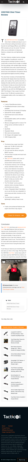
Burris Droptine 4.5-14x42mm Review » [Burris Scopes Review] (17, 376)
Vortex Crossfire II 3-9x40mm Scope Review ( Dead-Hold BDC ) (17, 384)
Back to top (22, 460)
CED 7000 (6, 227)
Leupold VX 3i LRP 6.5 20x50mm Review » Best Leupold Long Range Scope (17, 333)
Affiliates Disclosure (7, 430)
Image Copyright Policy (8, 432)
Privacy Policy (6, 428)
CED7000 (9, 40)
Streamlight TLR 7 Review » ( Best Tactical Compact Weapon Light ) (18, 362)
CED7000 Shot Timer (13, 303)
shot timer (15, 40)
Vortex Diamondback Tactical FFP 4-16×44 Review (18, 354)
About (3, 426)
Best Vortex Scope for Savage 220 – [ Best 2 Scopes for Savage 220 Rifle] (18, 348)
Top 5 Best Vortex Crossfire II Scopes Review (18, 397)
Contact (10, 426)
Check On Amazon (14, 215)
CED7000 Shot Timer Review (13, 308)
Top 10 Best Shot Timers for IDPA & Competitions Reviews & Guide (17, 341)
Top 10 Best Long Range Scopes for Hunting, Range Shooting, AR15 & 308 (17, 369)
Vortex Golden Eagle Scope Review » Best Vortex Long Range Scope (17, 391)
